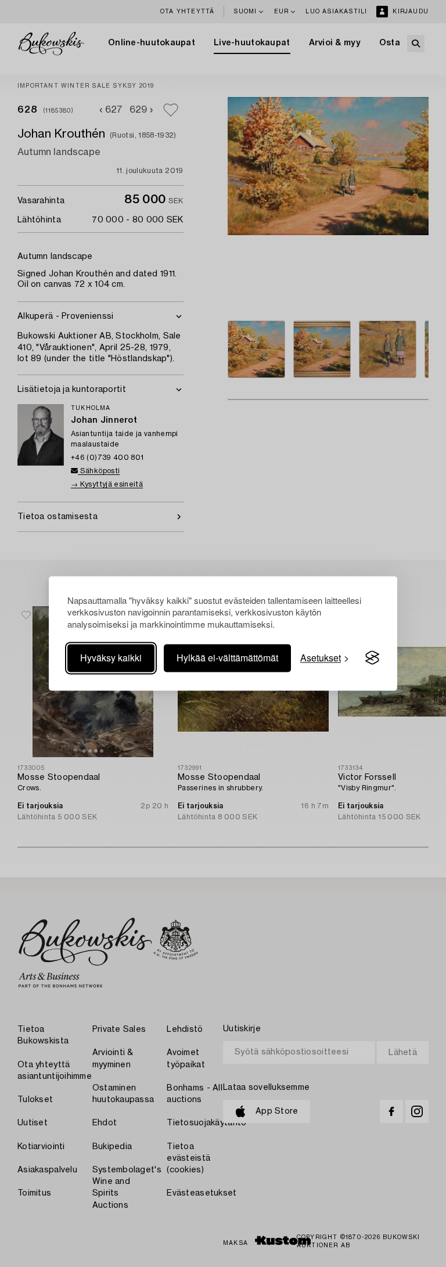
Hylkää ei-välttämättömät (227, 657)
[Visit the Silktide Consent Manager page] (372, 658)
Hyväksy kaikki (111, 657)
